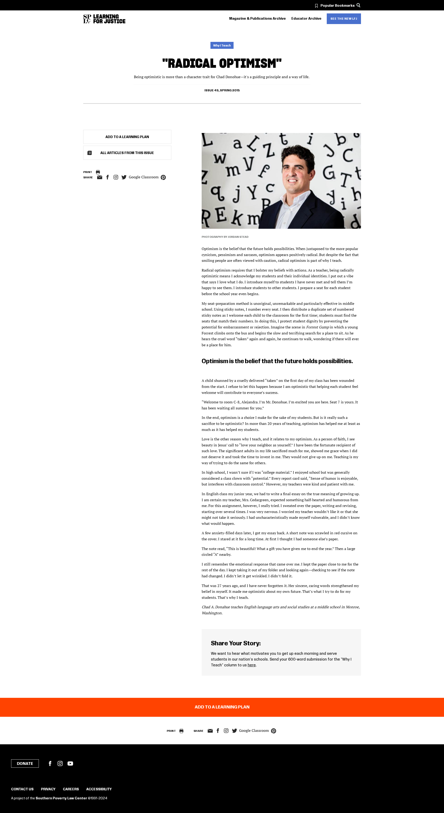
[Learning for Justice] (109, 18)
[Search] (358, 5)
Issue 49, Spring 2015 (222, 90)
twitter (124, 177)
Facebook (50, 763)
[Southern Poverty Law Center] (87, 18)
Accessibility (99, 789)
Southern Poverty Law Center (61, 798)
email (100, 177)
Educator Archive (306, 18)
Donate (25, 764)
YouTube (70, 763)
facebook (107, 177)
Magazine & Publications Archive (257, 18)
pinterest (163, 177)
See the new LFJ (343, 18)
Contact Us (22, 789)
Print (87, 172)
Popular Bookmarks (338, 5)
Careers (71, 789)
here (252, 665)
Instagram (116, 177)
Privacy (48, 789)
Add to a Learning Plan (127, 137)
